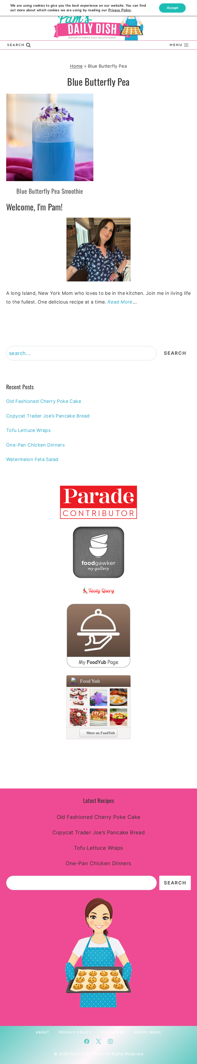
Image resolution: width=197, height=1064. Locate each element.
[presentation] (49, 137)
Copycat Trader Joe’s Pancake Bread (48, 416)
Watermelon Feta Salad (32, 459)
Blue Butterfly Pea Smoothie (49, 191)
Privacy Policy (75, 1032)
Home (76, 66)
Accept (172, 7)
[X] (98, 1041)
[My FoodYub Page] (98, 636)
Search (175, 353)
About (43, 1032)
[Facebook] (87, 1041)
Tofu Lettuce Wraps (28, 430)
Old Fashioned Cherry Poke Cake (43, 401)
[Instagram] (110, 1041)
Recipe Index (147, 1032)
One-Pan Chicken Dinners (35, 445)
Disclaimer (113, 1032)
